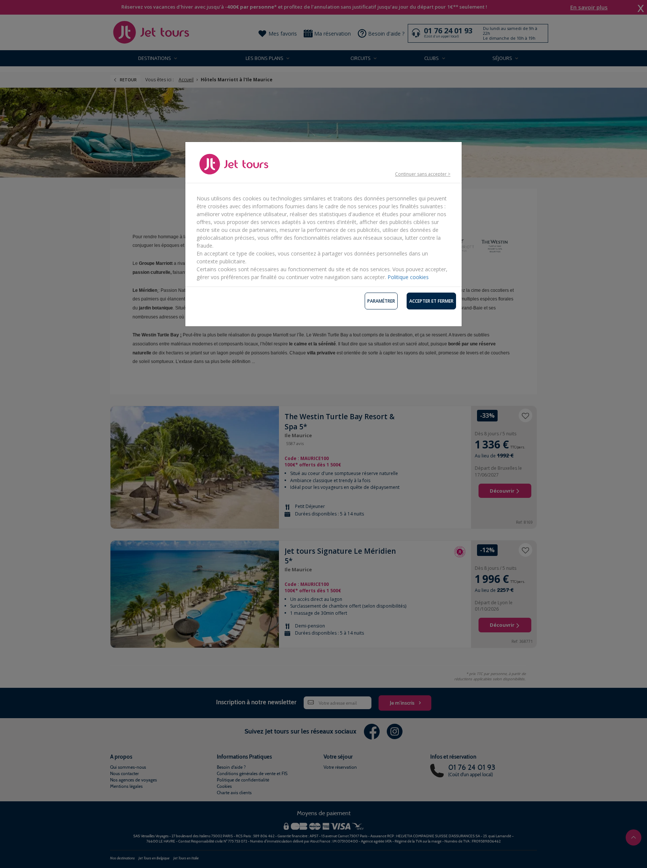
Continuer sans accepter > (422, 174)
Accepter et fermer (431, 301)
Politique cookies (408, 277)
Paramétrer (381, 301)
